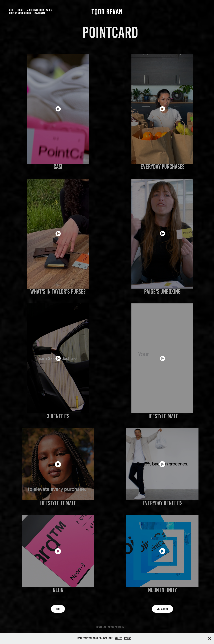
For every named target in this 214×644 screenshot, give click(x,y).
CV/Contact (40, 13)
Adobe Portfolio (116, 626)
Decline (127, 638)
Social (20, 10)
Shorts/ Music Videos (20, 13)
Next (58, 608)
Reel (11, 10)
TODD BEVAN (107, 12)
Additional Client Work (39, 10)
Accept (118, 638)
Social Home (162, 608)
